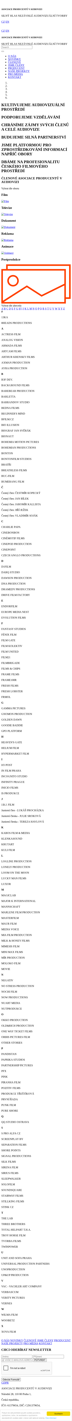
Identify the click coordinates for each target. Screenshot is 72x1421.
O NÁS (12, 56)
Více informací (50, 1418)
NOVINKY (14, 59)
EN (7, 21)
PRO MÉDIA (15, 74)
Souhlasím (58, 1413)
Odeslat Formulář (11, 1379)
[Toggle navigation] (2, 51)
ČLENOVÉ (14, 62)
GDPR (5, 1382)
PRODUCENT (16, 68)
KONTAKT (14, 77)
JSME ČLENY (16, 65)
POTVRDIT (39, 1360)
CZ (3, 21)
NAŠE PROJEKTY (19, 71)
